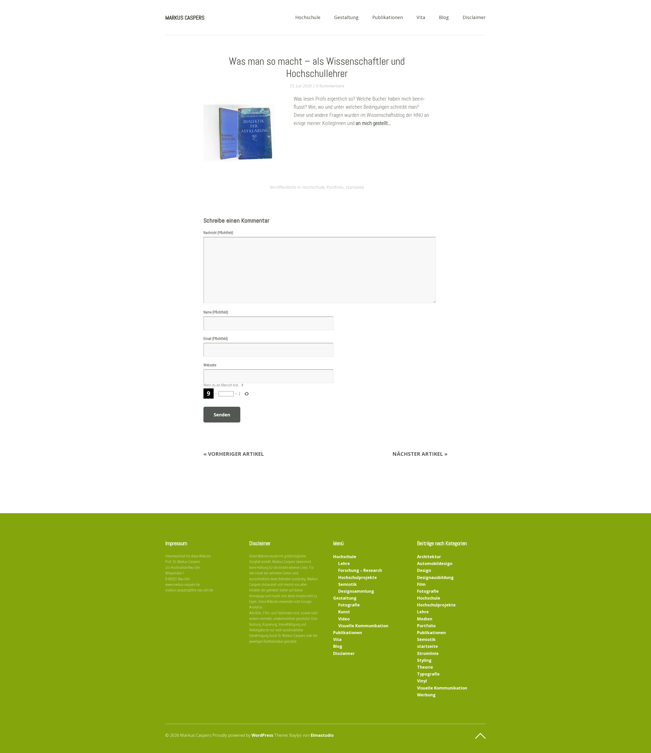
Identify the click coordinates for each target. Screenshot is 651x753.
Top (480, 736)
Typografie (428, 674)
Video (344, 619)
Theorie (425, 667)
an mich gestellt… (373, 123)
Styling (424, 660)
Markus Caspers (184, 17)
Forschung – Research (360, 570)
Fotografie (349, 605)
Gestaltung (346, 17)
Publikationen (387, 17)
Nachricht (218, 233)
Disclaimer (474, 17)
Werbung (426, 695)
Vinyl (422, 681)
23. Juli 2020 (300, 86)
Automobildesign (434, 563)
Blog (444, 17)
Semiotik (347, 584)
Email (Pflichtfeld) (215, 339)
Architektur (429, 556)
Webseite (209, 365)
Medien (424, 619)
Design (424, 570)
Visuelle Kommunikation (363, 626)
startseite (355, 187)
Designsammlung (356, 591)
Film (421, 584)
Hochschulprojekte (357, 577)
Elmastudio (322, 735)
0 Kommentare (330, 86)
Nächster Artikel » (420, 453)
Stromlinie (428, 653)
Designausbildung (435, 577)
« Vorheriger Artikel (233, 453)
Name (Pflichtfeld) (215, 312)
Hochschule (307, 17)
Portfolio (335, 187)
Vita (421, 17)
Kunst (344, 612)
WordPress (262, 735)
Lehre (344, 563)
